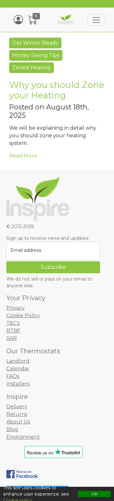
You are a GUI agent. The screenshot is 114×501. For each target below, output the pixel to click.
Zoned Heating (31, 68)
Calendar (17, 369)
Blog (12, 429)
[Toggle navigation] (96, 20)
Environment (23, 437)
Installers (17, 384)
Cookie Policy (23, 315)
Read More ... (25, 156)
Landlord (17, 361)
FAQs (12, 376)
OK (95, 494)
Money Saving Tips (35, 55)
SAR (11, 338)
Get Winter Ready (35, 43)
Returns (16, 414)
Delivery (16, 407)
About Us (18, 422)
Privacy (15, 308)
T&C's (13, 323)
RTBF (13, 331)
